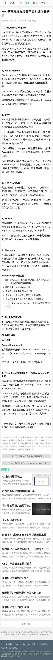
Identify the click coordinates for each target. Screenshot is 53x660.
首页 (4, 3)
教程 (35, 3)
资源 (12, 3)
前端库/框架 (13, 648)
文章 (27, 3)
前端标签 (43, 644)
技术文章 (26, 644)
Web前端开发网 (19, 652)
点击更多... (26, 624)
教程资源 (35, 644)
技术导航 (9, 644)
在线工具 (18, 644)
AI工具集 (4, 648)
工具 (20, 3)
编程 (34, 21)
